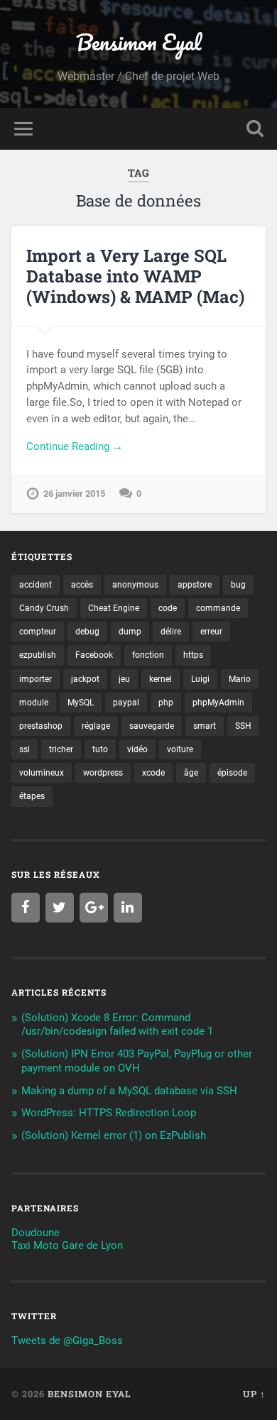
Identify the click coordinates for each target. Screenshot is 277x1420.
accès (82, 585)
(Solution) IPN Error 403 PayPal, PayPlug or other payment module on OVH (136, 1060)
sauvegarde (151, 726)
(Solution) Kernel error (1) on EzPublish (113, 1135)
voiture (180, 749)
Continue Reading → (74, 446)
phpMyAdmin (218, 703)
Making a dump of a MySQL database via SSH (129, 1090)
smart (204, 726)
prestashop (41, 726)
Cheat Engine (113, 608)
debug (87, 632)
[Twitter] (59, 908)
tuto (100, 749)
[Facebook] (25, 908)
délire (171, 632)
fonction (148, 655)
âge (191, 773)
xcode (153, 773)
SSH (243, 726)
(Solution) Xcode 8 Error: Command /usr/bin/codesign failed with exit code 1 (117, 1024)
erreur (211, 632)
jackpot (85, 679)
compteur (37, 632)
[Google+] (94, 908)
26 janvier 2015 (74, 493)
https (193, 655)
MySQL (80, 703)
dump (130, 632)
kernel (160, 679)
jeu (124, 679)
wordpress (103, 773)
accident (35, 585)
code (167, 608)
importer (35, 679)
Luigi (200, 679)
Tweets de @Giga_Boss (67, 1340)
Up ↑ (254, 1393)
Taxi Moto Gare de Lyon (67, 1245)
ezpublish (37, 655)
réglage (96, 726)
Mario (240, 679)
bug (238, 585)
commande (218, 608)
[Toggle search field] (255, 129)
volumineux (41, 773)
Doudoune (35, 1232)
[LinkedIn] (128, 908)
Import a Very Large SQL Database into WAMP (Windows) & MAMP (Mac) (135, 276)
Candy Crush (44, 608)
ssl (24, 749)
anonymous (135, 585)
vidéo (137, 749)
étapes (32, 796)
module (33, 703)
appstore (195, 585)
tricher (61, 749)
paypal (126, 703)
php (165, 703)
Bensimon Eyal (138, 42)
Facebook (94, 655)
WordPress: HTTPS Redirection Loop (108, 1112)
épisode (232, 773)
